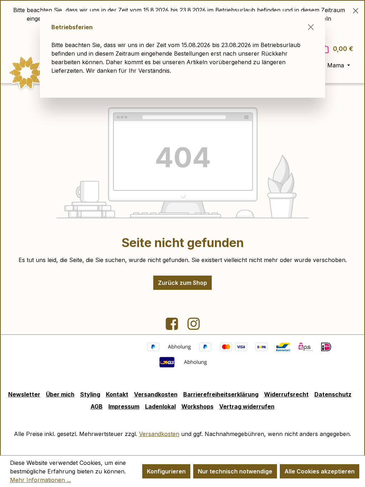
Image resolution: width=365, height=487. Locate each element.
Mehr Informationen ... (40, 479)
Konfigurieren (166, 471)
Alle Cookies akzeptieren (319, 471)
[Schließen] (311, 27)
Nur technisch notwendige (235, 471)
